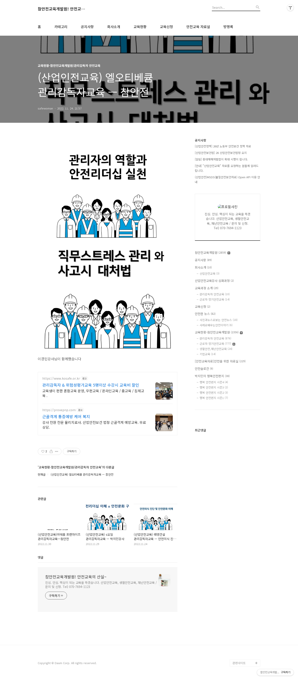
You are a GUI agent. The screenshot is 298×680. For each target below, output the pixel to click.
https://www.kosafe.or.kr (61, 378)
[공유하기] (51, 451)
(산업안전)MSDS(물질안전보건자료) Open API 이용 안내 (227, 179)
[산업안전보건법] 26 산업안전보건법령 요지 (221, 153)
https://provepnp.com (59, 410)
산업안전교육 (209, 273)
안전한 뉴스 (205, 313)
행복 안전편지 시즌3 (214, 387)
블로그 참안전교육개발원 (246, 645)
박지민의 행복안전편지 (212, 376)
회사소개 (113, 27)
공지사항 (87, 27)
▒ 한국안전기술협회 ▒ (245, 610)
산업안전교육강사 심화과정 (214, 280)
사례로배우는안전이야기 (216, 325)
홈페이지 (238, 517)
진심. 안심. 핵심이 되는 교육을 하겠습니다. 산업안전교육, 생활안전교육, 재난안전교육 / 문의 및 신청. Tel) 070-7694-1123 (101, 584)
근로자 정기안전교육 (215, 299)
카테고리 (60, 27)
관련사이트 (239, 663)
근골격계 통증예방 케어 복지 (66, 416)
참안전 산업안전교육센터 (246, 534)
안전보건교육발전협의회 (246, 631)
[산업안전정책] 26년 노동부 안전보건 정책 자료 (223, 146)
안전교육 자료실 (198, 27)
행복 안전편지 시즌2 (214, 392)
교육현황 (140, 27)
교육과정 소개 (206, 288)
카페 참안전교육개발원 (246, 656)
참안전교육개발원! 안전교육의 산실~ (62, 9)
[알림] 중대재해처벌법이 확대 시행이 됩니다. (221, 159)
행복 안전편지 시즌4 (214, 382)
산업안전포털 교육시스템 (246, 582)
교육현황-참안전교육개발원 (217, 332)
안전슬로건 (204, 368)
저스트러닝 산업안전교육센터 (246, 548)
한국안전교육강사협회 (246, 621)
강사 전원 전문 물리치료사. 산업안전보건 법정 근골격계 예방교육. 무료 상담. (94, 424)
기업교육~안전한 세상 (246, 524)
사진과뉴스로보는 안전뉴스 (219, 320)
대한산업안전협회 (243, 600)
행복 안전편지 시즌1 (214, 398)
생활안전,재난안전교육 (216, 349)
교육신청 (166, 27)
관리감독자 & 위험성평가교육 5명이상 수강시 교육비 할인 (90, 384)
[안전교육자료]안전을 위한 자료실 (220, 361)
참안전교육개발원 (210, 252)
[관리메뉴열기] (290, 7)
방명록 (228, 27)
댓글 (40, 557)
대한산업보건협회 (243, 593)
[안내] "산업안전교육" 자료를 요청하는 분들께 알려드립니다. (227, 168)
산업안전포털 (240, 572)
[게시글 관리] (56, 451)
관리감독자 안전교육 (215, 294)
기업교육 (208, 354)
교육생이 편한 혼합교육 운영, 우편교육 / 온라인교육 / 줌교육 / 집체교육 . (93, 393)
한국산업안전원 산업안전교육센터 (246, 561)
